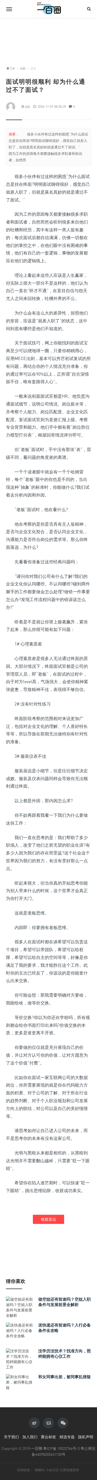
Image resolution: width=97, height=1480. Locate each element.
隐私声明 (85, 1436)
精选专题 (67, 1436)
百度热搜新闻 (69, 1470)
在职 (27, 106)
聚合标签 (48, 1436)
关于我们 (11, 1436)
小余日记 (52, 1470)
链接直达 (48, 1219)
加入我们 (29, 1436)
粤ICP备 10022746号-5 (61, 1448)
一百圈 (36, 1448)
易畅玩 (39, 1470)
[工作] (48, 9)
